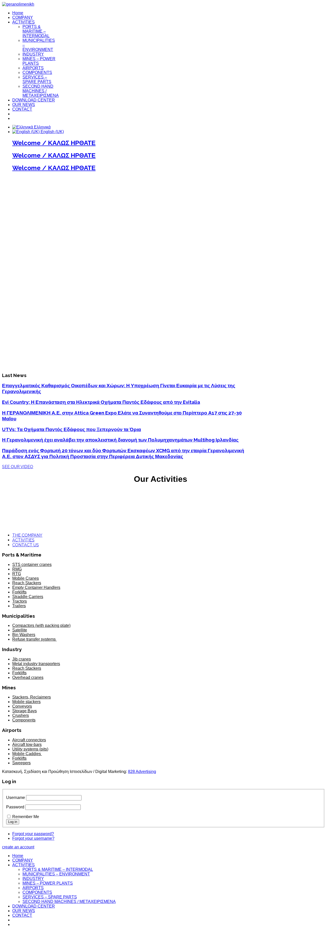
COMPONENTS (37, 72)
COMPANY (22, 17)
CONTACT (22, 109)
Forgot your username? (33, 838)
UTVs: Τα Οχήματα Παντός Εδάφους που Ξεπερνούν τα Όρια (71, 429)
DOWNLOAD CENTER (33, 100)
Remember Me (25, 816)
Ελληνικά (42, 127)
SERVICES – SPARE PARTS (36, 79)
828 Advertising (142, 771)
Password (15, 807)
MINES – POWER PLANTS (47, 883)
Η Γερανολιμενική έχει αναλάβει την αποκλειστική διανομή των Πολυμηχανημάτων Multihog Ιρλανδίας (120, 440)
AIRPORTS (33, 68)
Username (15, 797)
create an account (18, 847)
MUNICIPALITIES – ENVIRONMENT (56, 874)
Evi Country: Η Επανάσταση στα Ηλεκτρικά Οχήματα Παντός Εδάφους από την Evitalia (101, 402)
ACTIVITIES (23, 22)
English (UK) (52, 132)
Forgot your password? (33, 834)
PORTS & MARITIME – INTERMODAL (36, 31)
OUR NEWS (23, 104)
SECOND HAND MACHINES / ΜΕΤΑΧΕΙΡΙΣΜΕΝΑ (40, 91)
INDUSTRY (33, 54)
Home (17, 13)
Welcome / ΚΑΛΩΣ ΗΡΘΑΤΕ (54, 143)
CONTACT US (25, 544)
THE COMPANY (27, 535)
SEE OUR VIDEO (17, 466)
